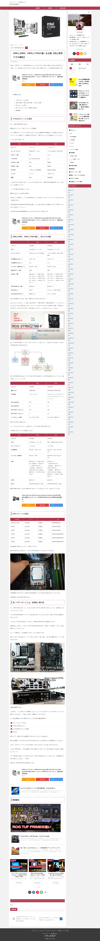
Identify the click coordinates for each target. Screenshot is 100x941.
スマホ (72, 143)
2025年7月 (70, 249)
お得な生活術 (62, 8)
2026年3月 (70, 209)
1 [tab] (35, 887)
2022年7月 (70, 417)
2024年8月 (70, 293)
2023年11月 (71, 338)
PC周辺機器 (73, 136)
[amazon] (81, 53)
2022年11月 (71, 397)
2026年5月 (70, 200)
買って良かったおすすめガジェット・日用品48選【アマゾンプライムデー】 (56, 875)
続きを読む (19, 882)
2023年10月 (71, 343)
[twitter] (29, 892)
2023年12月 (71, 333)
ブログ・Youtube (75, 178)
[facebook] (33, 892)
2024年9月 (70, 288)
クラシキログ (14, 4)
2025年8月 (70, 244)
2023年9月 (70, 348)
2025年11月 (71, 229)
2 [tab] (36, 887)
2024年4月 (70, 313)
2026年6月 (70, 195)
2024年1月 (70, 328)
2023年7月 (70, 357)
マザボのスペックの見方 (22, 100)
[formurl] (85, 53)
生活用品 (50, 8)
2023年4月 (70, 372)
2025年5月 (70, 259)
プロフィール (79, 49)
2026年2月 (70, 214)
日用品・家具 (73, 156)
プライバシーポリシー (51, 930)
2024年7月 (70, 298)
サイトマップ (82, 68)
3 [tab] (38, 887)
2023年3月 (70, 377)
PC (12, 905)
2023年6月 (70, 362)
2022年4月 (70, 431)
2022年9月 (70, 407)
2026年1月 (70, 219)
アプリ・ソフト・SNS (76, 172)
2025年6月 (70, 254)
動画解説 (18, 110)
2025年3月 (70, 269)
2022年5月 (70, 426)
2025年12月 (71, 224)
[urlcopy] (45, 892)
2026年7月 (70, 190)
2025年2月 (70, 274)
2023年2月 (70, 382)
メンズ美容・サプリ (75, 159)
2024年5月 (70, 308)
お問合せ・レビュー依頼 (76, 181)
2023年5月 (70, 367)
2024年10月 (71, 283)
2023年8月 (70, 352)
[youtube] (77, 53)
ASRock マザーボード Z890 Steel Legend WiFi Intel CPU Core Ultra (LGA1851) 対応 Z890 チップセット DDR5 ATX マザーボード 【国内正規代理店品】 (42, 76)
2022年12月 (71, 392)
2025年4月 (70, 264)
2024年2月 (70, 323)
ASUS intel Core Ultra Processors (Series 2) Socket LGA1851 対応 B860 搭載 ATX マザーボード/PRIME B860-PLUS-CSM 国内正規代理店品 (42, 497)
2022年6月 (70, 422)
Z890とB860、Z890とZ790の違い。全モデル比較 (28, 102)
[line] (41, 892)
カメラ (72, 146)
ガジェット (73, 130)
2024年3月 (70, 318)
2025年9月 (70, 239)
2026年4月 (70, 204)
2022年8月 (70, 412)
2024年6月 (70, 303)
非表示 (19, 94)
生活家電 (37, 8)
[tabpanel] (19, 872)
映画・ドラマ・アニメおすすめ (78, 175)
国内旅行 (73, 168)
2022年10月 (71, 402)
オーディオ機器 (74, 149)
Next (63, 872)
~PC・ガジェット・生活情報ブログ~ (50, 933)
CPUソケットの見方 (21, 105)
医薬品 (72, 162)
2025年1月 (70, 278)
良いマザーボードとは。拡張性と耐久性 (26, 107)
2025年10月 (71, 234)
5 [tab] (41, 887)
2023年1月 (70, 387)
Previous (11, 872)
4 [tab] (39, 887)
